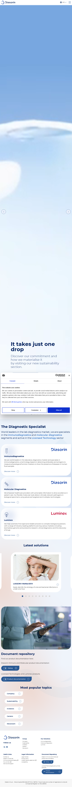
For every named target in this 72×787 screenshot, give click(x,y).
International (63, 2)
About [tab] (59, 381)
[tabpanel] (36, 359)
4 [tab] (37, 708)
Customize (34, 410)
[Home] (9, 2)
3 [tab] (34, 708)
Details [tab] (36, 381)
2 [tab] (31, 708)
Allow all (59, 410)
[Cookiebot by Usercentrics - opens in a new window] (57, 375)
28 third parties (16, 402)
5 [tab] (40, 708)
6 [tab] (43, 708)
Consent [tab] (12, 381)
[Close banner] (69, 375)
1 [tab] (28, 708)
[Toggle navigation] (70, 2)
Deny (13, 410)
